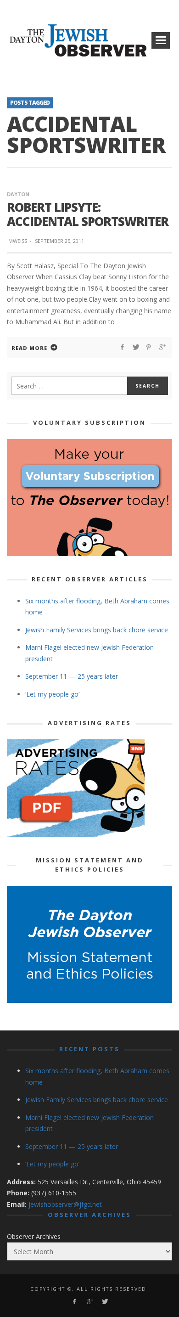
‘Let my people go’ (52, 694)
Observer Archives (34, 1236)
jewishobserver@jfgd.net (65, 1204)
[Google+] (89, 1301)
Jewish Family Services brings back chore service (96, 629)
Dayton (18, 194)
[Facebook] (74, 1301)
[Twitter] (104, 1301)
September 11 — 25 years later (71, 676)
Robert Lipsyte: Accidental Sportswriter (87, 214)
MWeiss (17, 240)
